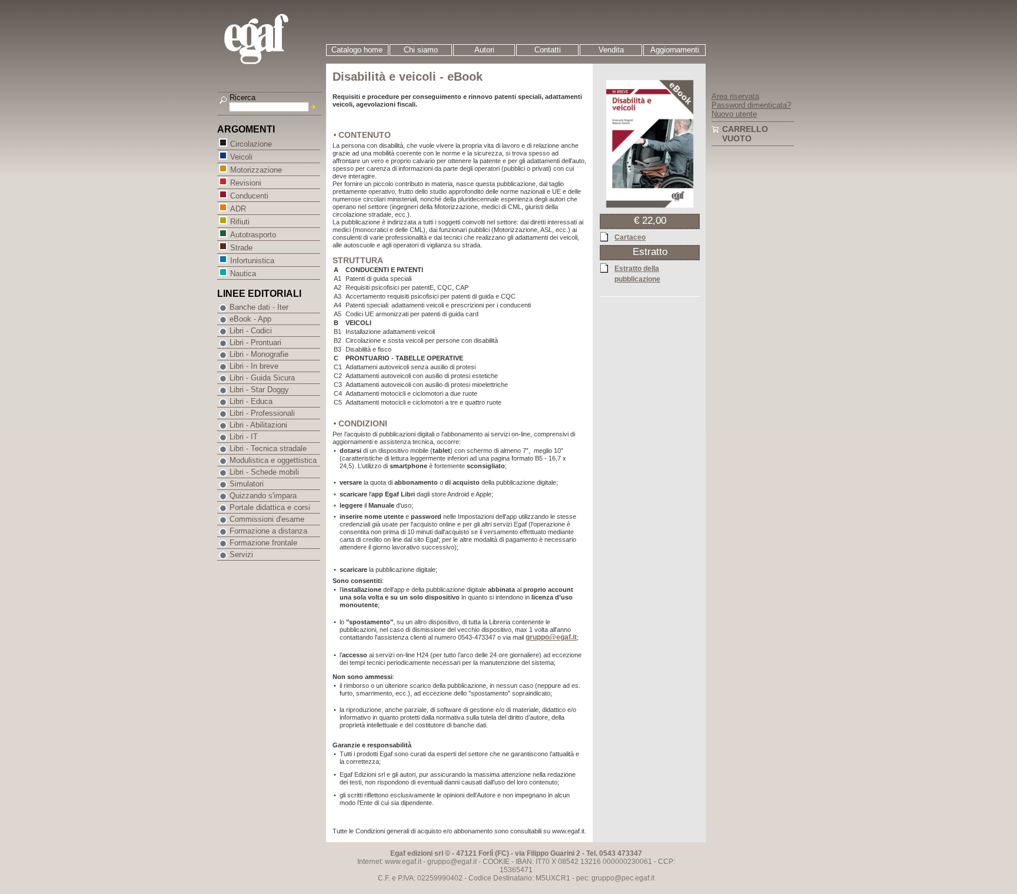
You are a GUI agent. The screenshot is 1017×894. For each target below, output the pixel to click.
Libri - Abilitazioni (258, 424)
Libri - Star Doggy (259, 389)
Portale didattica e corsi (270, 507)
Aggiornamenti (674, 49)
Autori (484, 49)
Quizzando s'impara (263, 495)
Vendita (611, 49)
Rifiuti (240, 221)
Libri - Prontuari (255, 342)
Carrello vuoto (745, 133)
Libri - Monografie (259, 354)
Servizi (241, 554)
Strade (241, 247)
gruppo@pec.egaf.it (622, 878)
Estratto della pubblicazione (637, 273)
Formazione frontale (263, 542)
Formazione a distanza (268, 531)
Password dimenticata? (751, 105)
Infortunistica (252, 260)
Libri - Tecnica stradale (268, 448)
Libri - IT (244, 436)
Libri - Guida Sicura (262, 377)
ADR (238, 208)
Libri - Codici (251, 330)
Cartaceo (630, 237)
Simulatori (247, 483)
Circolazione (251, 144)
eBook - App (250, 318)
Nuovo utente (734, 114)
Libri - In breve (254, 366)
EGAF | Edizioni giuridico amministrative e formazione (271, 40)
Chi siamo (421, 49)
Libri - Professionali (262, 413)
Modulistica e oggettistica (273, 460)
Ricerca (242, 97)
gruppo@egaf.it (551, 637)
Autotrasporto (253, 234)
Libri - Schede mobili (264, 472)
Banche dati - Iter (259, 307)
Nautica (243, 273)
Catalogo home (357, 49)
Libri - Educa (251, 401)
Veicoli (241, 157)
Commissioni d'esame (267, 519)
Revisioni (245, 182)
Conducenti (249, 195)
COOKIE (496, 861)
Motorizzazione (256, 169)
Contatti (547, 49)
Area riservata (735, 96)
